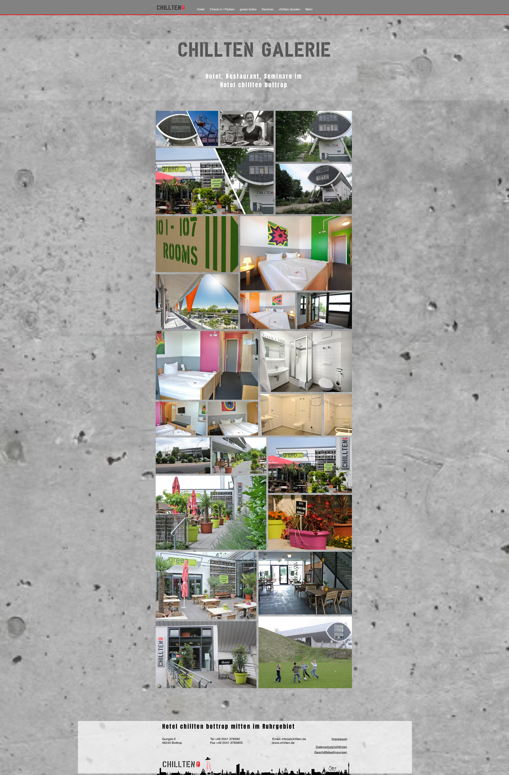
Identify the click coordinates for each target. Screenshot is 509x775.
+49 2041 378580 (227, 739)
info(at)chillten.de (294, 739)
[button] (222, 7)
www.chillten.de (283, 743)
